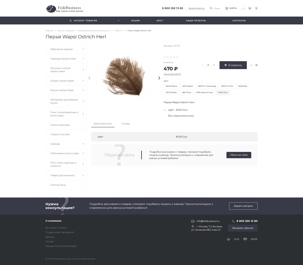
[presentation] (89, 77)
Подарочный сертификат (59, 232)
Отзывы (126, 123)
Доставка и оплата (56, 227)
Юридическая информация (61, 246)
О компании (53, 220)
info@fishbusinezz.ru (208, 221)
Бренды (50, 237)
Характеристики (103, 123)
